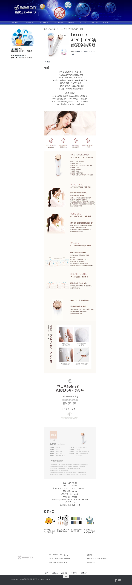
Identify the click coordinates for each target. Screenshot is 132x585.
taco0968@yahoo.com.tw (63, 559)
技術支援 (74, 573)
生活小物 (83, 22)
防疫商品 (71, 22)
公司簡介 (55, 573)
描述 (48, 61)
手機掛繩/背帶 (43, 22)
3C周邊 (105, 22)
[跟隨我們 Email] (119, 580)
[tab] (47, 62)
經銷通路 (64, 573)
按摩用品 (94, 22)
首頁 (45, 29)
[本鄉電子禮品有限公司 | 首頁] (25, 9)
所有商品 (15, 22)
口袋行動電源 (28, 22)
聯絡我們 (84, 573)
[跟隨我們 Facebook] (116, 580)
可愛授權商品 (58, 22)
